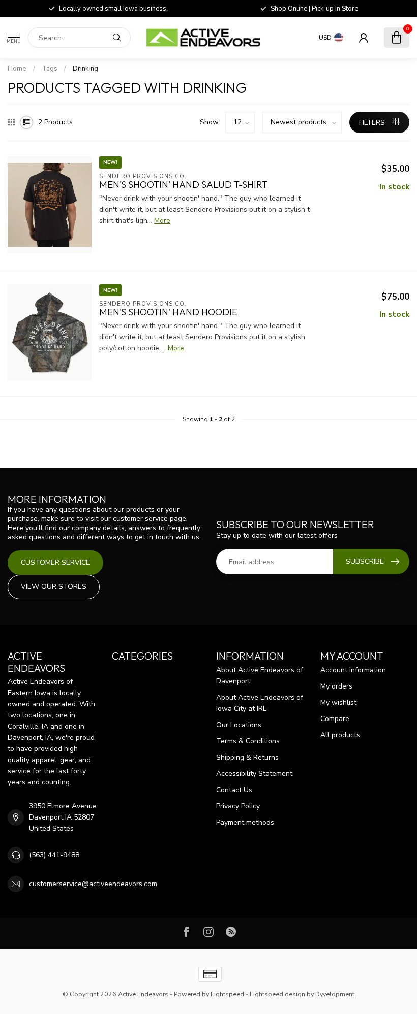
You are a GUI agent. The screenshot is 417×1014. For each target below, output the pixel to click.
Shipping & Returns (247, 757)
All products (340, 735)
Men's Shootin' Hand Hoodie (168, 312)
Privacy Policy (238, 806)
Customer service (55, 562)
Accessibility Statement (254, 773)
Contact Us (234, 790)
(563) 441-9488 (54, 855)
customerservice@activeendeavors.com (93, 884)
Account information (353, 670)
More (162, 220)
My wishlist (338, 702)
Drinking (85, 68)
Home (17, 68)
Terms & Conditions (248, 741)
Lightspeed (227, 994)
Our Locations (238, 725)
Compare (334, 719)
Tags (49, 68)
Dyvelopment (334, 994)
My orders (336, 686)
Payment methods (245, 822)
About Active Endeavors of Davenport (259, 675)
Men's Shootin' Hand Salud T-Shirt (183, 184)
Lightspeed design (277, 994)
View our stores (53, 587)
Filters (373, 122)
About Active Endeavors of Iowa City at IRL (259, 703)
